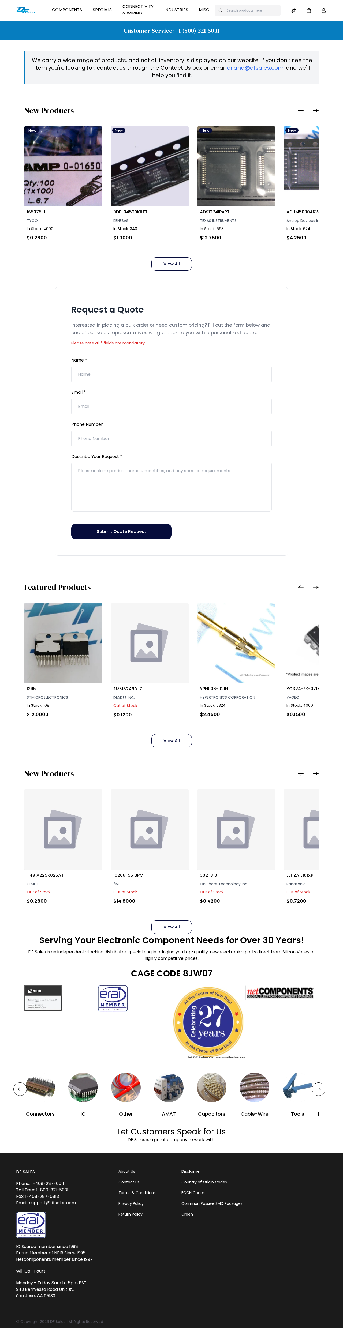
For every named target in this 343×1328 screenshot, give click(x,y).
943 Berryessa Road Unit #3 (45, 1289)
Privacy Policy (131, 1203)
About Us (126, 1171)
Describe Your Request (95, 456)
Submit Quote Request (121, 531)
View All (171, 264)
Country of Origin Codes (204, 1182)
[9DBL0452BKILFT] (150, 166)
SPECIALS (102, 10)
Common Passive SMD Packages (212, 1203)
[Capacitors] (211, 1087)
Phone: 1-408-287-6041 (41, 1183)
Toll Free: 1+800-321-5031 (42, 1190)
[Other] (126, 1087)
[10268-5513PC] (150, 829)
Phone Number (87, 424)
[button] (308, 10)
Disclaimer (191, 1171)
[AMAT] (169, 1087)
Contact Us (129, 1182)
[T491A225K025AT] (63, 829)
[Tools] (297, 1087)
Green (187, 1214)
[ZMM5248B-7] (150, 643)
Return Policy (130, 1214)
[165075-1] (63, 166)
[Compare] (293, 11)
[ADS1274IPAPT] (236, 166)
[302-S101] (236, 829)
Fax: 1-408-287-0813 (37, 1196)
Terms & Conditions (137, 1192)
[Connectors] (40, 1087)
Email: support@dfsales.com (46, 1203)
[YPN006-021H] (236, 643)
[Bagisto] (26, 10)
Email (77, 392)
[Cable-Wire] (254, 1087)
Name (78, 360)
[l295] (63, 643)
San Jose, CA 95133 (35, 1296)
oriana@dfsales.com (255, 68)
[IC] (83, 1087)
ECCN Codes (193, 1192)
